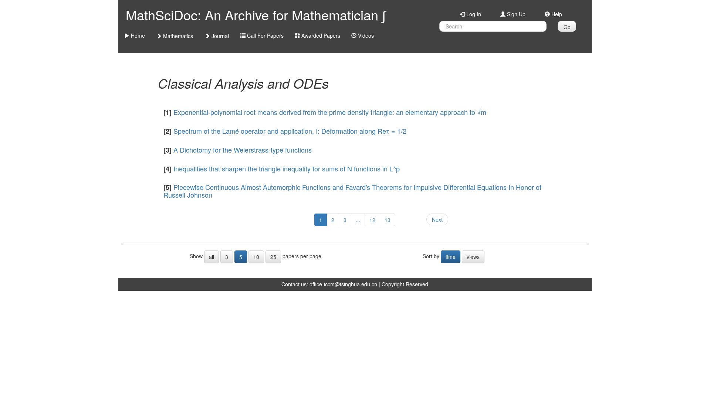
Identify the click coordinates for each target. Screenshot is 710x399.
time (451, 256)
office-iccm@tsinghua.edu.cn (343, 284)
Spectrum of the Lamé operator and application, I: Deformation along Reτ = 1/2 (289, 131)
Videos (365, 35)
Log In (473, 14)
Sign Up (515, 14)
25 (273, 256)
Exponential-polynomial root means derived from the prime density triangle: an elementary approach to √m (329, 112)
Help (556, 14)
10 (256, 256)
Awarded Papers (320, 35)
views (473, 256)
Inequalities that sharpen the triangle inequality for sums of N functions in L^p (286, 168)
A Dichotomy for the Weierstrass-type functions (242, 149)
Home (137, 35)
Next (437, 219)
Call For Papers (265, 35)
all (211, 256)
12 (372, 220)
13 (387, 220)
